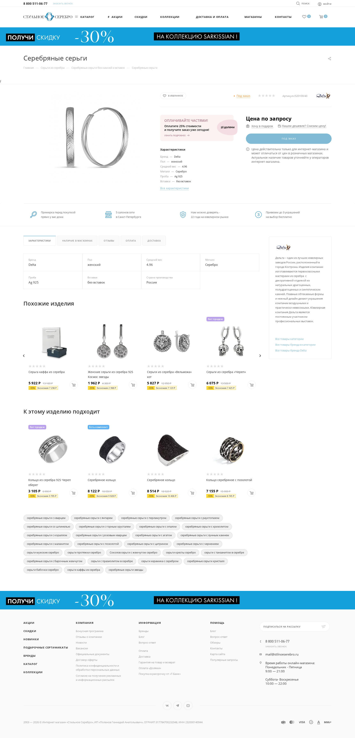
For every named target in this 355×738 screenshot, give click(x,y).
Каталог (30, 664)
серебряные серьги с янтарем (93, 518)
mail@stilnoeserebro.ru (282, 654)
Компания (84, 623)
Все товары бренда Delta (291, 350)
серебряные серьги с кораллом (47, 535)
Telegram (177, 705)
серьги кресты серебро (181, 552)
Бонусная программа (89, 631)
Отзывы (109, 240)
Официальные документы (92, 654)
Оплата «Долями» (150, 668)
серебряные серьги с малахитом (48, 544)
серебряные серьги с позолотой (98, 544)
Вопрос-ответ (147, 642)
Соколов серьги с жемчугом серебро (133, 552)
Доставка (154, 240)
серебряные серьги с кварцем (46, 518)
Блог (142, 637)
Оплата (131, 240)
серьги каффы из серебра (83, 570)
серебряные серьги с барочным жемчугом (54, 561)
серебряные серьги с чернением (198, 544)
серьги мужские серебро (43, 552)
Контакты (216, 648)
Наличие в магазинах (77, 240)
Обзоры (215, 642)
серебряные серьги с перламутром (143, 518)
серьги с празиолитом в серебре (112, 561)
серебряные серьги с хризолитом (206, 526)
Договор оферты (86, 660)
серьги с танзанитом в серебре (224, 552)
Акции (29, 623)
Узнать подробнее (175, 135)
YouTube (188, 705)
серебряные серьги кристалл (205, 561)
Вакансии (82, 648)
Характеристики (40, 240)
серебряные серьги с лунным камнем (205, 535)
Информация (150, 623)
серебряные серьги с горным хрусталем (105, 526)
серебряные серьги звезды (126, 570)
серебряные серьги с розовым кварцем (101, 535)
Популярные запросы (224, 660)
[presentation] (24, 356)
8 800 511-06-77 (35, 3)
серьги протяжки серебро (84, 552)
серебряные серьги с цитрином (147, 544)
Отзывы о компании (89, 637)
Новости (81, 642)
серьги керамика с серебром (160, 561)
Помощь (217, 623)
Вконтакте (167, 705)
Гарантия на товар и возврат (157, 662)
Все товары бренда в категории (295, 344)
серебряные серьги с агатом (153, 535)
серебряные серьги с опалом (158, 526)
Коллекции (33, 672)
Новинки (31, 639)
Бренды (29, 656)
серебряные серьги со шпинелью (48, 526)
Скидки (29, 631)
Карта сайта (217, 654)
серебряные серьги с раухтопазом (197, 518)
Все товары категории (289, 339)
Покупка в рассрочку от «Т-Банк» (160, 674)
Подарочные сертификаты (45, 647)
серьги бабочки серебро (43, 570)
